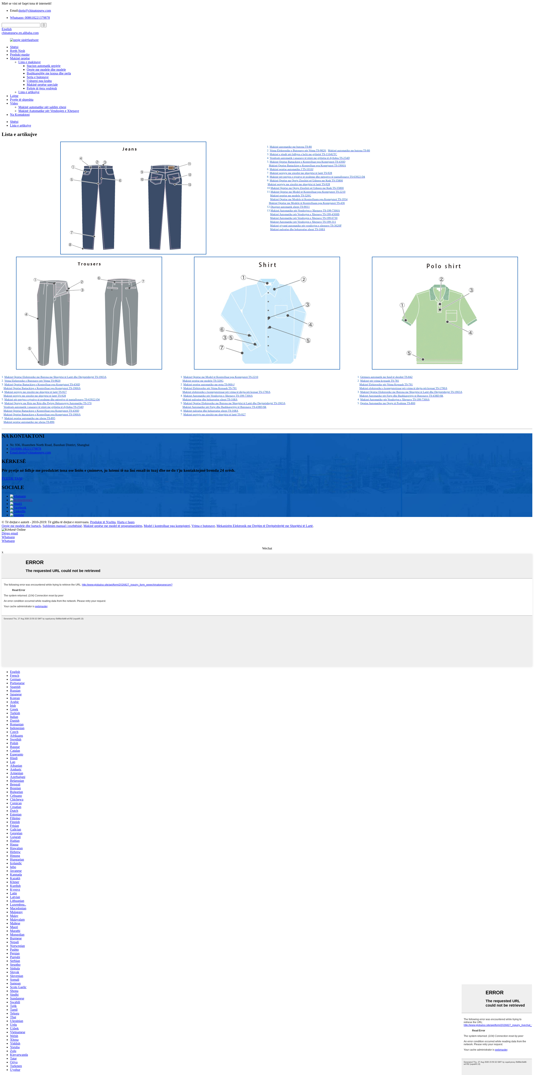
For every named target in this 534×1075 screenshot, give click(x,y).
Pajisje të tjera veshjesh (42, 88)
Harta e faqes (126, 522)
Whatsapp (8, 537)
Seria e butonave (38, 77)
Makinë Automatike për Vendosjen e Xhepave (48, 111)
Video (14, 103)
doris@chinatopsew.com (35, 10)
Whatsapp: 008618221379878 (30, 17)
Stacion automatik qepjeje (43, 66)
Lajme (14, 96)
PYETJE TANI (12, 478)
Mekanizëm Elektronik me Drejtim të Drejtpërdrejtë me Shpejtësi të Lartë (265, 526)
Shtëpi (14, 47)
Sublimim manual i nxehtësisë (62, 526)
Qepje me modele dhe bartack (21, 526)
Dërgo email (10, 533)
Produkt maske (20, 54)
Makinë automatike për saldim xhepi (42, 107)
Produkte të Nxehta (103, 522)
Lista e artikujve (28, 92)
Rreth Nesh (17, 51)
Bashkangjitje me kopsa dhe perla (49, 73)
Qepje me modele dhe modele (46, 69)
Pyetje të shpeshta (21, 99)
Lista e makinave (29, 62)
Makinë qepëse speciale (42, 84)
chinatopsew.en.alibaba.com (20, 33)
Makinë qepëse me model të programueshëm (112, 526)
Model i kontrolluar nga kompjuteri (167, 526)
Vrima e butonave (203, 526)
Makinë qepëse (20, 58)
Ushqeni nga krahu (39, 81)
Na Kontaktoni (20, 114)
